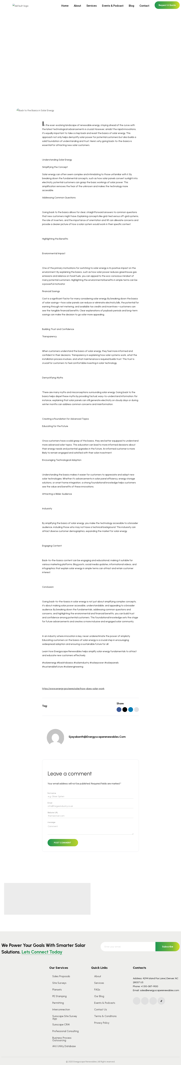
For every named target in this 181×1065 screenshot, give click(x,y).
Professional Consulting (65, 1031)
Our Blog (99, 996)
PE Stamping (59, 996)
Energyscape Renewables (68, 651)
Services (91, 5)
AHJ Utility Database (64, 1046)
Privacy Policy (101, 1023)
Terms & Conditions (105, 1016)
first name (52, 793)
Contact (144, 5)
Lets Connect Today (42, 952)
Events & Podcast (112, 5)
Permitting (58, 1003)
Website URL (53, 812)
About (77, 5)
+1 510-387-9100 (149, 986)
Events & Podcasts (104, 1003)
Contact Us (100, 1009)
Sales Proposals (61, 976)
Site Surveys (59, 983)
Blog (131, 5)
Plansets (57, 989)
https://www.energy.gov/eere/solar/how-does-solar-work (73, 688)
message (51, 822)
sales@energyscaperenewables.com (159, 990)
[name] (136, 709)
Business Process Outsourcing (61, 1039)
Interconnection (61, 1009)
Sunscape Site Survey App (64, 1017)
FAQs (97, 989)
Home (65, 5)
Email (50, 803)
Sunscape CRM (61, 1024)
